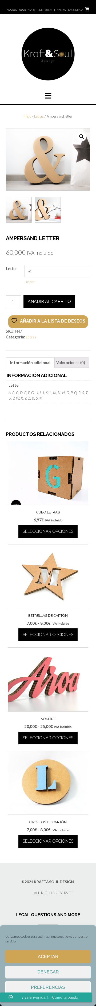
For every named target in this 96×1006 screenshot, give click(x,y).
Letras (39, 116)
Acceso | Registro (19, 9)
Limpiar (30, 282)
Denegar (48, 972)
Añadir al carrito (49, 301)
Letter (11, 268)
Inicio (27, 116)
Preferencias (48, 987)
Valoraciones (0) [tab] (70, 362)
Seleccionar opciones (48, 531)
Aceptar (48, 956)
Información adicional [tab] (30, 362)
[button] (48, 96)
